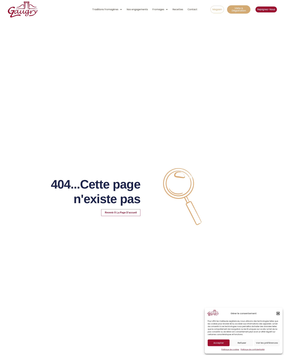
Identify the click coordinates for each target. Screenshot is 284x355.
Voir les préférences (267, 342)
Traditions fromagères (105, 9)
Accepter (218, 342)
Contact (192, 9)
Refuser (242, 342)
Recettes (177, 9)
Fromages (158, 9)
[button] (278, 313)
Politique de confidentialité (252, 349)
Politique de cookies (230, 349)
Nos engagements (137, 9)
